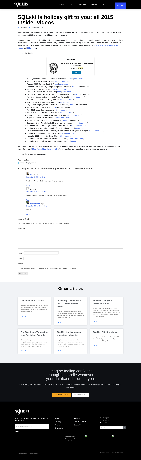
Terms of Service (117, 452)
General (33, 163)
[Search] (124, 427)
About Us (77, 418)
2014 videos (98, 45)
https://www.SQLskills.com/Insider (45, 149)
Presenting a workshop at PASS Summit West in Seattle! (69, 303)
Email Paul (82, 4)
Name (20, 253)
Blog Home (61, 4)
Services (106, 4)
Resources (59, 428)
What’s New (120, 5)
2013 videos (108, 45)
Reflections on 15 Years (32, 300)
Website (21, 264)
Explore (23, 316)
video (71, 79)
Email (20, 258)
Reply (28, 185)
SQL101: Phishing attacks (105, 332)
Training (94, 4)
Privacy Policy (104, 452)
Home (57, 418)
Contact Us (77, 425)
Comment (22, 228)
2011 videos (31, 48)
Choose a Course (80, 421)
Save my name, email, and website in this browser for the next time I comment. (48, 269)
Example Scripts (25, 163)
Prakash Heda (35, 204)
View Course (76, 72)
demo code (78, 79)
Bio (72, 4)
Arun (31, 175)
